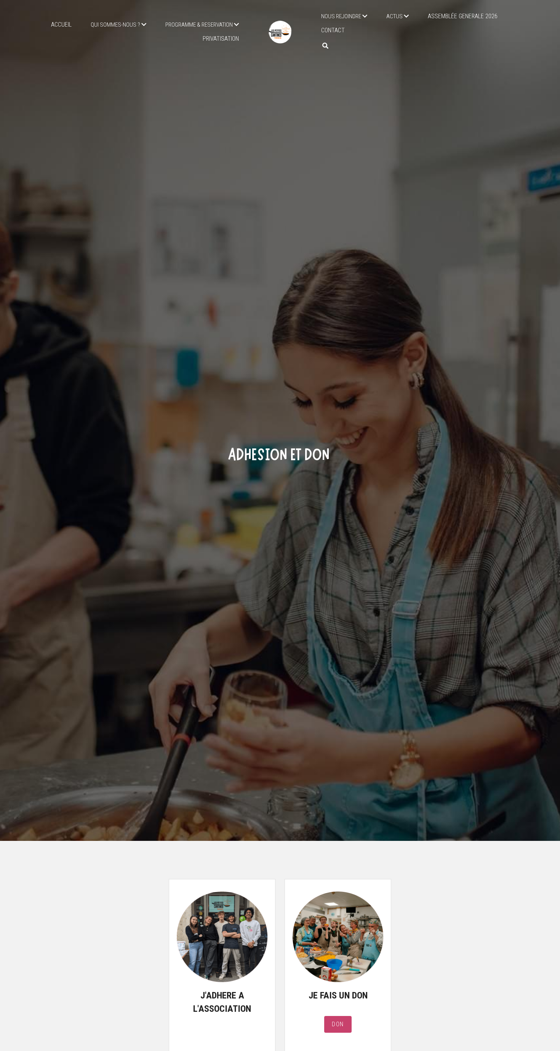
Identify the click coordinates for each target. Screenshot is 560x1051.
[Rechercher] (325, 45)
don (338, 1019)
